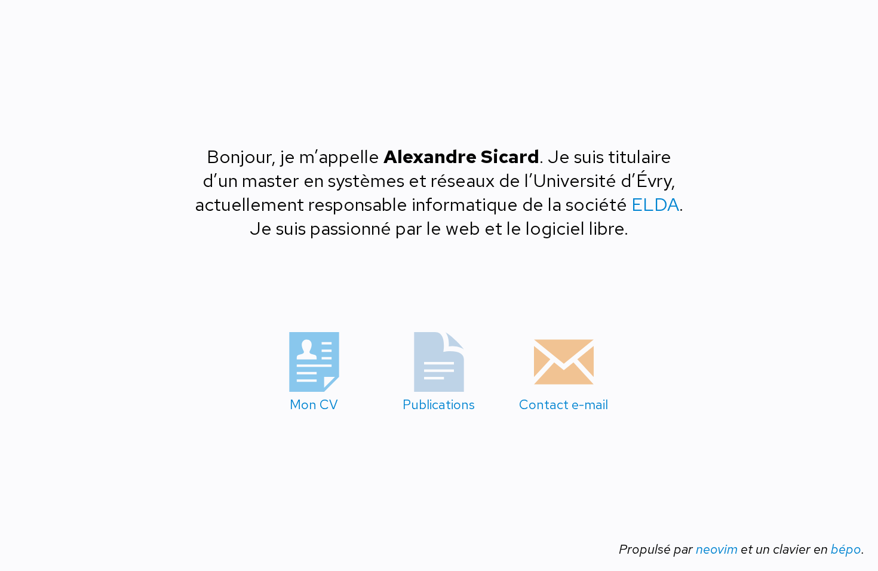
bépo (846, 549)
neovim (717, 549)
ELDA (655, 204)
